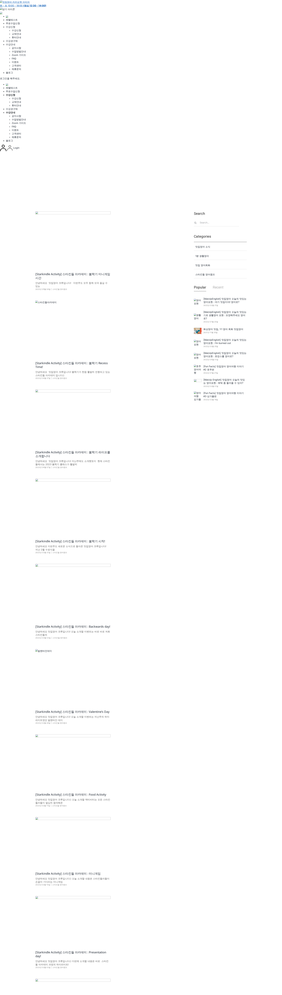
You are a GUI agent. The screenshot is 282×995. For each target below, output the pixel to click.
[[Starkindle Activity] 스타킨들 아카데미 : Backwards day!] (73, 592)
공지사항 (16, 47)
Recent (218, 287)
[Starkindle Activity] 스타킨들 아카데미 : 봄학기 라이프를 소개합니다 (72, 454)
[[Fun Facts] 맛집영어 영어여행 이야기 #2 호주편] (198, 369)
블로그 (9, 72)
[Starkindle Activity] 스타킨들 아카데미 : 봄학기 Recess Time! (71, 365)
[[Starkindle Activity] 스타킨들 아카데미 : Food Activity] (73, 761)
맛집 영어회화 (202, 265)
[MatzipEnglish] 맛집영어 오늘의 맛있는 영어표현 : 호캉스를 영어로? (224, 355)
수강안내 (10, 44)
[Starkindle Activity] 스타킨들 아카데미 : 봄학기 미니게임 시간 (72, 276)
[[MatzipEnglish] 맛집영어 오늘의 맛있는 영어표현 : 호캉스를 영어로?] (198, 356)
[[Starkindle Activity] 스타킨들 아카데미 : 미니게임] (73, 842)
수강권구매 (12, 40)
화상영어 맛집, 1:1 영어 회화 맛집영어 (223, 329)
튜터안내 (16, 37)
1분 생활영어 (202, 256)
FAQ (14, 58)
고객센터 (16, 65)
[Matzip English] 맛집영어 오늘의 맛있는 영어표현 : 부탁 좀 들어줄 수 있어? (224, 381)
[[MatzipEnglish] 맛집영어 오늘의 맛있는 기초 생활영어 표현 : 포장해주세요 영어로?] (198, 316)
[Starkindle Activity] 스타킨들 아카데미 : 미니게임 (68, 874)
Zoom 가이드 (19, 55)
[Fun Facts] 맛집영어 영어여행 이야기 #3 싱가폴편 (223, 395)
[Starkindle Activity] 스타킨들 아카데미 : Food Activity (70, 794)
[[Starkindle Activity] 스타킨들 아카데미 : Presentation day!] (73, 921)
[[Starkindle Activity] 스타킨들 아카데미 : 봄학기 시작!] (73, 507)
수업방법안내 (19, 51)
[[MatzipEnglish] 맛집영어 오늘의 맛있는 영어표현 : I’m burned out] (198, 342)
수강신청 (10, 26)
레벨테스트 (12, 19)
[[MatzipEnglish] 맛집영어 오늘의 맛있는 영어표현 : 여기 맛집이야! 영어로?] (198, 301)
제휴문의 (16, 69)
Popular (200, 287)
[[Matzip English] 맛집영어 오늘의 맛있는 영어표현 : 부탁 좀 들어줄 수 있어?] (198, 382)
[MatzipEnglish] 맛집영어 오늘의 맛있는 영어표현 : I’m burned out (224, 341)
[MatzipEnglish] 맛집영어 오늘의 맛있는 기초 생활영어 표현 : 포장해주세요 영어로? (224, 315)
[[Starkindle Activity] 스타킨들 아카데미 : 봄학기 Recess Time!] (73, 329)
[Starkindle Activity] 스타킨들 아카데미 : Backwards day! (72, 626)
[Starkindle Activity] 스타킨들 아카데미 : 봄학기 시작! (70, 541)
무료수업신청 (13, 23)
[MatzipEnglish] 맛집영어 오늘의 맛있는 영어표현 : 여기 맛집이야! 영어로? (224, 300)
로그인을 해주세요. (10, 78)
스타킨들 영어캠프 (60, 289)
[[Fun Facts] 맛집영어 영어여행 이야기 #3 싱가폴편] (198, 396)
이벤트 (15, 62)
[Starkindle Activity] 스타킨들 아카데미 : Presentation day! (70, 954)
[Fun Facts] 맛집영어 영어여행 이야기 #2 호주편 (223, 368)
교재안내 (16, 33)
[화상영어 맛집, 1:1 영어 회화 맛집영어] (198, 330)
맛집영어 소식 (202, 246)
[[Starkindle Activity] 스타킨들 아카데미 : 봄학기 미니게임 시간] (73, 239)
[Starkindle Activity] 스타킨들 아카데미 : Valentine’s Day (72, 712)
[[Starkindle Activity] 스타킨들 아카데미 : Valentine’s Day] (73, 677)
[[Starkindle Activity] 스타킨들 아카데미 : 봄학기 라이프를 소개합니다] (73, 418)
